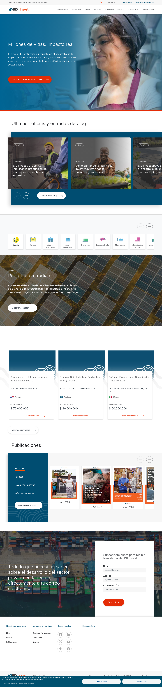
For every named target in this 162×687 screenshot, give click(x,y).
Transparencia (126, 2)
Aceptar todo (142, 681)
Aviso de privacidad (110, 676)
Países (87, 9)
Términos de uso (94, 676)
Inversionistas (148, 9)
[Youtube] (69, 642)
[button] (17, 196)
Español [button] (110, 2)
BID (34, 675)
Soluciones (109, 9)
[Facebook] (60, 635)
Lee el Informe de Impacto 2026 (27, 79)
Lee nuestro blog (49, 195)
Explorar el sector (20, 308)
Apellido (107, 576)
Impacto (120, 9)
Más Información (31, 416)
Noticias (9, 637)
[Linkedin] (69, 635)
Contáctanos (37, 637)
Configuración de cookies (26, 683)
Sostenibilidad (133, 9)
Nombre (107, 566)
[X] (60, 642)
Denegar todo (101, 681)
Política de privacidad (10, 683)
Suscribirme (113, 602)
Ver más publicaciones (27, 505)
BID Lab (42, 675)
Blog (8, 633)
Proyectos (76, 9)
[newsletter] (69, 649)
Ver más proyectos (21, 430)
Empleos (36, 642)
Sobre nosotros (62, 9)
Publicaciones (11, 642)
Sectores (97, 9)
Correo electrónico (112, 585)
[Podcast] (60, 649)
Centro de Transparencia (42, 633)
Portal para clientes (144, 2)
